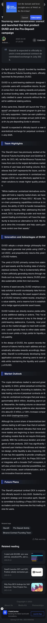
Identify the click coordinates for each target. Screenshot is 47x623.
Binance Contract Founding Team (17, 532)
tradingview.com (20, 415)
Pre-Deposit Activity (21, 528)
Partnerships (38, 605)
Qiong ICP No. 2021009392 (22, 619)
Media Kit (22, 605)
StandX (21, 69)
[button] (43, 4)
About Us (8, 605)
